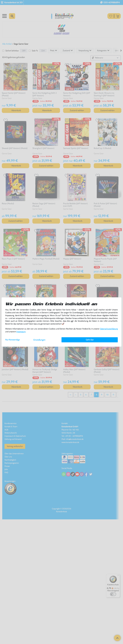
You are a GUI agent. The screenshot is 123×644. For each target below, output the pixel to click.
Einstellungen (39, 339)
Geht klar (90, 339)
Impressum (21, 331)
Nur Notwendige (12, 339)
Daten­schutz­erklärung (109, 329)
